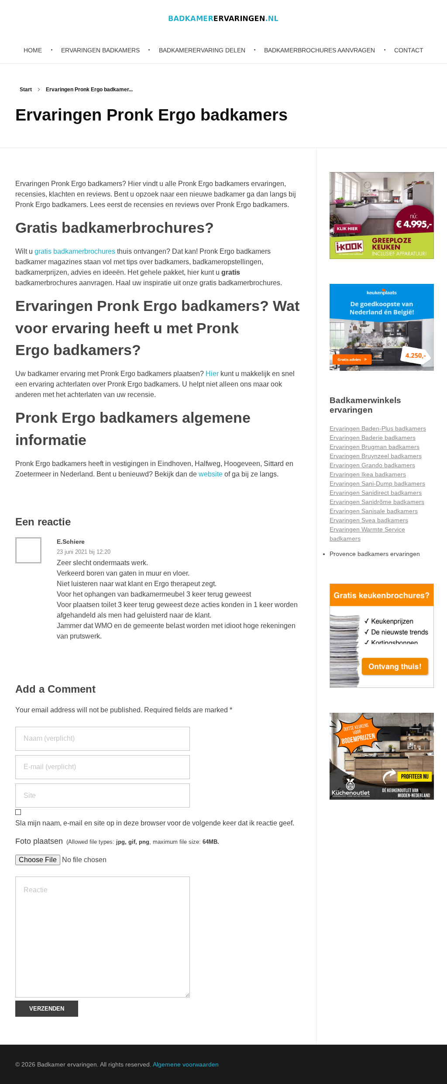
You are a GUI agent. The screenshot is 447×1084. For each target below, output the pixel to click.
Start (26, 89)
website (211, 474)
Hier (212, 373)
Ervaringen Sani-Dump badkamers (377, 483)
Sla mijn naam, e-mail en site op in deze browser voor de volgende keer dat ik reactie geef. (154, 823)
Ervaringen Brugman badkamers (374, 446)
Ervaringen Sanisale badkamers (374, 510)
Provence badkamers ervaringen (375, 553)
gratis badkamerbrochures (75, 251)
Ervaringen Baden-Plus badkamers (378, 428)
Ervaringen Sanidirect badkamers (376, 492)
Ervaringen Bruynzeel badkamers (376, 455)
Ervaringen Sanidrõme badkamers (377, 501)
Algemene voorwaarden (186, 1064)
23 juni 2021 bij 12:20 (83, 552)
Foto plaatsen (117, 841)
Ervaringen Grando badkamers (372, 465)
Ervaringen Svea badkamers (369, 520)
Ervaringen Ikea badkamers (368, 474)
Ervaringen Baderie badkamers (373, 437)
